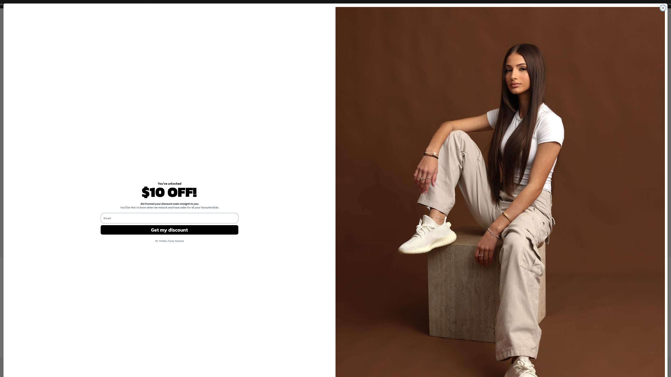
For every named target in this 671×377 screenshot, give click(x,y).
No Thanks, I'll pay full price (169, 240)
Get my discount (169, 230)
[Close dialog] (663, 8)
